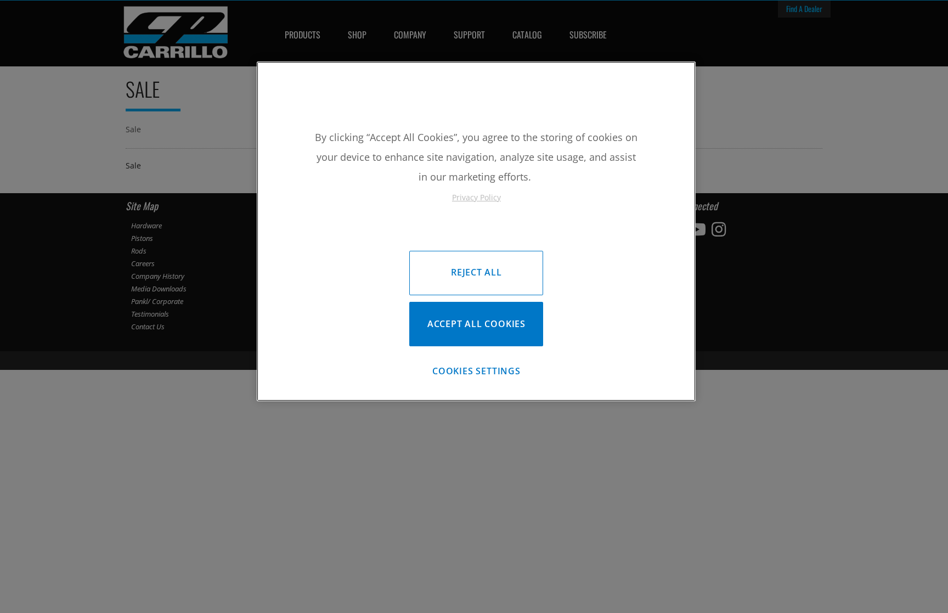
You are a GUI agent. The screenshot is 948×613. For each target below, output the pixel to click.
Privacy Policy (476, 197)
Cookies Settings (476, 371)
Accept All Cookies (476, 324)
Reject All (476, 272)
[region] (476, 231)
